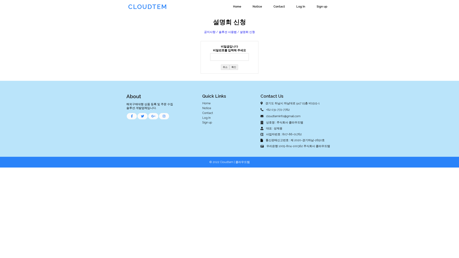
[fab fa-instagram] (164, 116)
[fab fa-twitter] (143, 116)
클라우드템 (242, 162)
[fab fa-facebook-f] (132, 116)
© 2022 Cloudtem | (222, 162)
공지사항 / (211, 32)
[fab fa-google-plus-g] (153, 116)
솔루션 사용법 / (229, 32)
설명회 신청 (247, 32)
